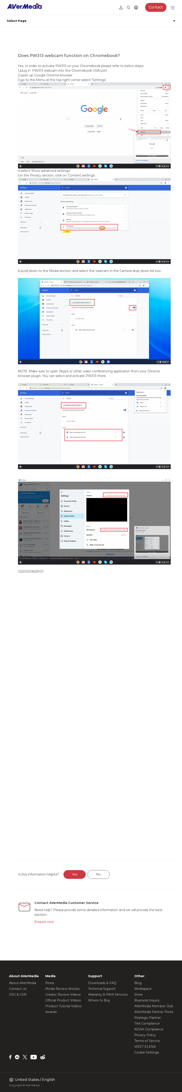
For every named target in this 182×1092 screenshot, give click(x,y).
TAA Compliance (147, 1023)
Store (138, 995)
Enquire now (44, 922)
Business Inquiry (147, 1000)
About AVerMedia (22, 983)
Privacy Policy (145, 1035)
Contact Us (17, 989)
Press (49, 983)
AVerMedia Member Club (153, 1006)
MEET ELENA (145, 1047)
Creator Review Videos (63, 995)
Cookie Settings (146, 1052)
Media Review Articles (62, 989)
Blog (138, 983)
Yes (74, 874)
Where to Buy (99, 1000)
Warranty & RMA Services (108, 995)
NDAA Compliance (148, 1029)
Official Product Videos (63, 1000)
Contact (156, 7)
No (98, 874)
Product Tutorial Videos (63, 1006)
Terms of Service (147, 1041)
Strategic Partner (147, 1018)
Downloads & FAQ (102, 983)
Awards (51, 1012)
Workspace (143, 989)
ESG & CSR (17, 995)
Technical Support (102, 989)
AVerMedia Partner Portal (154, 1012)
